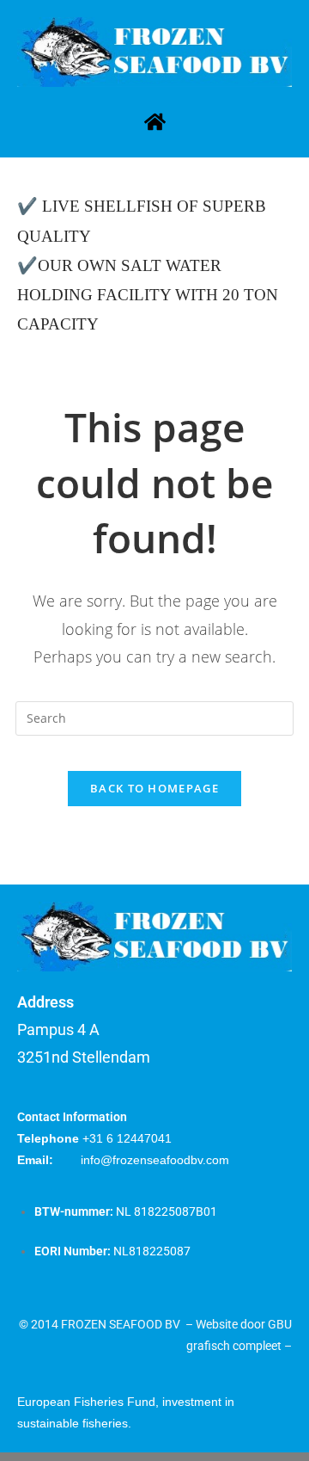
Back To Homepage (154, 788)
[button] (154, 122)
